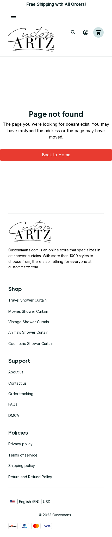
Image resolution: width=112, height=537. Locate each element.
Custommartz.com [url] (23, 250)
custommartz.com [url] (23, 267)
